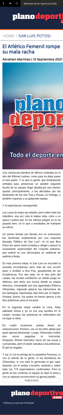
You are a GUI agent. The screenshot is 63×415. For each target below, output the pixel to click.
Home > (10, 36)
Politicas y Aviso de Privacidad (18, 403)
